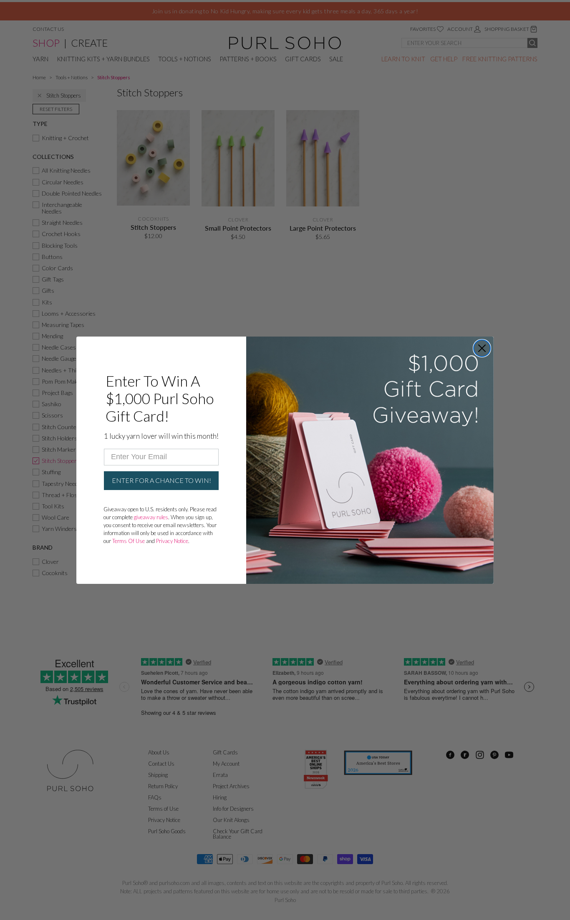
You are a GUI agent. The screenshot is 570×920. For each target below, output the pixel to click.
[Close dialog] (482, 348)
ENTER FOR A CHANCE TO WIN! (161, 480)
